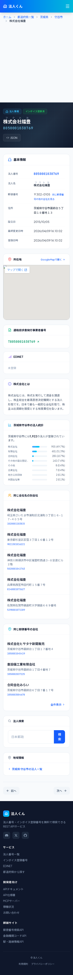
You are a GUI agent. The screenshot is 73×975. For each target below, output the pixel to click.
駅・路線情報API (13, 941)
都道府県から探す (14, 872)
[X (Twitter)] (15, 835)
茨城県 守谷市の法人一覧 (27, 769)
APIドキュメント (13, 889)
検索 (59, 736)
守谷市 (59, 17)
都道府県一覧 (26, 17)
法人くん (16, 6)
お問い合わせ (11, 912)
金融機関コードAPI (14, 935)
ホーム (7, 17)
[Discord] (6, 835)
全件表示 (56, 704)
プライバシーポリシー (43, 963)
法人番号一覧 (11, 854)
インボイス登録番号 (15, 860)
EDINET (7, 866)
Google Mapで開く (51, 259)
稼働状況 (8, 906)
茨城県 (44, 17)
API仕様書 (9, 895)
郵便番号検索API (13, 930)
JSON (13, 137)
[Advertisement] (36, 63)
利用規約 (23, 963)
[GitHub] (25, 835)
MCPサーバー (11, 901)
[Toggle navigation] (67, 6)
